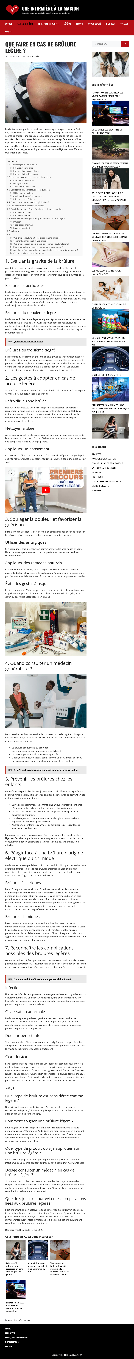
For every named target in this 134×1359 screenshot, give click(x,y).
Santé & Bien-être (25, 23)
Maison (79, 23)
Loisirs (8, 31)
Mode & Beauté (94, 23)
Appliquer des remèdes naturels (27, 196)
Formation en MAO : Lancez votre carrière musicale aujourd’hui (107, 96)
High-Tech (110, 23)
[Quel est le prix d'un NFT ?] (110, 400)
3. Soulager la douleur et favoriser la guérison (29, 189)
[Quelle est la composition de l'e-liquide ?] (110, 333)
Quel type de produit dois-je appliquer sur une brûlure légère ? (41, 244)
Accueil (8, 23)
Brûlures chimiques (22, 215)
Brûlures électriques (22, 212)
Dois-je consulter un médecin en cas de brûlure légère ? (38, 247)
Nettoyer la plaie (20, 183)
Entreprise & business (104, 467)
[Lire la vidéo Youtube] (45, 490)
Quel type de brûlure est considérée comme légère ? (36, 238)
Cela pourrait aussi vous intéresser (28, 253)
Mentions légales (12, 1342)
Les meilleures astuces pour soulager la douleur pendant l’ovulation (109, 237)
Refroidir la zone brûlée (23, 180)
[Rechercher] (125, 44)
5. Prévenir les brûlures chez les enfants (26, 205)
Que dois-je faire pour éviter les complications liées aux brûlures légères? (45, 250)
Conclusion (14, 231)
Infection (17, 222)
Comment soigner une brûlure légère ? (30, 241)
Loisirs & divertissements (106, 481)
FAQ (11, 234)
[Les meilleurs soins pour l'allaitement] (110, 299)
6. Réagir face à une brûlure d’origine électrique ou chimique (36, 209)
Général (67, 23)
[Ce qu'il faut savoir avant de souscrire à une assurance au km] (110, 370)
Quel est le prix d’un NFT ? (106, 375)
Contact (8, 1346)
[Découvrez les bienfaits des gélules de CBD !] (110, 158)
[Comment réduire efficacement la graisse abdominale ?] (110, 188)
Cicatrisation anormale (23, 225)
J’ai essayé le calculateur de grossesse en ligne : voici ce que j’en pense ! (110, 408)
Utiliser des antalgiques (23, 193)
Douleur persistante (22, 228)
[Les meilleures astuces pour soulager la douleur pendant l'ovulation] (110, 266)
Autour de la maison (104, 458)
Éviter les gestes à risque (24, 199)
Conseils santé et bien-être (20, 1320)
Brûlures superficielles (23, 168)
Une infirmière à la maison (50, 8)
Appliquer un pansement (24, 186)
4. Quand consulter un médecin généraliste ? (29, 202)
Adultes (96, 454)
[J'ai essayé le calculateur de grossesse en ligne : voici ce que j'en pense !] (110, 437)
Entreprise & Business (48, 23)
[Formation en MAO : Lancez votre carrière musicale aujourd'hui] (110, 125)
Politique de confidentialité (16, 1337)
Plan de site (10, 1333)
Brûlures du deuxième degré (26, 171)
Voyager (124, 23)
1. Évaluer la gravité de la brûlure (23, 164)
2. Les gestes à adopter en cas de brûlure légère (30, 177)
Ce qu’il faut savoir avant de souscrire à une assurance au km (109, 341)
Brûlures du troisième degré (25, 174)
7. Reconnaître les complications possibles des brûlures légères (37, 218)
